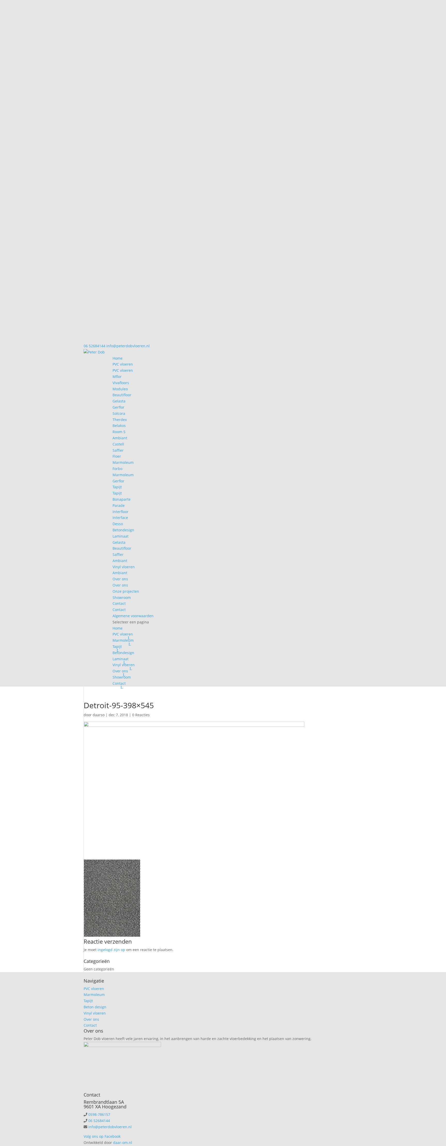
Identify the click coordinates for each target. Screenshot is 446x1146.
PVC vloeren (123, 364)
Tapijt (117, 486)
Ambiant (120, 437)
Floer (117, 456)
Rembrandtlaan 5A (104, 1102)
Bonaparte (122, 499)
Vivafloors (121, 382)
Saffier (118, 450)
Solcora (119, 413)
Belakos (119, 425)
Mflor (117, 376)
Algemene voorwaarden (133, 615)
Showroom (122, 597)
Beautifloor (122, 394)
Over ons (120, 578)
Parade (119, 505)
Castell (118, 444)
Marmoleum (123, 462)
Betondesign (123, 529)
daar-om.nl (122, 1142)
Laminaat (121, 536)
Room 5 (119, 431)
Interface (120, 517)
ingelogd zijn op (111, 949)
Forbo (117, 468)
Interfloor (121, 511)
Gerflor (118, 407)
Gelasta (119, 401)
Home (118, 358)
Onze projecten (126, 591)
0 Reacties (141, 714)
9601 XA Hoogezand (105, 1106)
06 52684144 (94, 345)
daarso (99, 714)
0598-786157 (99, 1114)
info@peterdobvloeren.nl (110, 1126)
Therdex (120, 419)
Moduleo (120, 388)
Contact (119, 603)
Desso (118, 523)
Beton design (95, 1006)
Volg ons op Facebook (102, 1136)
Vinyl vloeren (124, 566)
